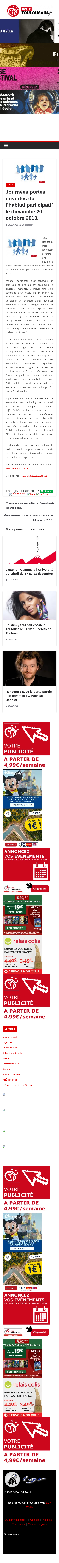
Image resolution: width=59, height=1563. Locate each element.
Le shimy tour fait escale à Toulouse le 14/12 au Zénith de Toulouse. (28, 629)
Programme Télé (11, 1063)
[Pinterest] (48, 1546)
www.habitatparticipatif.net (34, 476)
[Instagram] (20, 1546)
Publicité (47, 1519)
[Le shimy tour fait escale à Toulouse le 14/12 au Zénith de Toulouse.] (29, 593)
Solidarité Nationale (12, 1053)
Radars (6, 1069)
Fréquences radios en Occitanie (18, 1085)
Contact (34, 1519)
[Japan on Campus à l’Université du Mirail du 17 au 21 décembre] (29, 538)
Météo (6, 1058)
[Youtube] (30, 1546)
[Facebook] (11, 1546)
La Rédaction (27, 225)
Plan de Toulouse (11, 1074)
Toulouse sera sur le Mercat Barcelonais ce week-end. (30, 505)
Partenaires (18, 1524)
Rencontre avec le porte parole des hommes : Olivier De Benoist (29, 696)
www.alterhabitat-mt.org (17, 468)
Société (10, 185)
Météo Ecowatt (10, 1037)
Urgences (7, 1042)
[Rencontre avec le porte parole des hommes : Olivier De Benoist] (29, 653)
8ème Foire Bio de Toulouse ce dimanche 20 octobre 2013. (28, 517)
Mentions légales (37, 1524)
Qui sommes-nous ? (16, 1519)
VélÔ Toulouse (10, 1079)
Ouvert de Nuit (10, 1047)
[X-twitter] (39, 1546)
